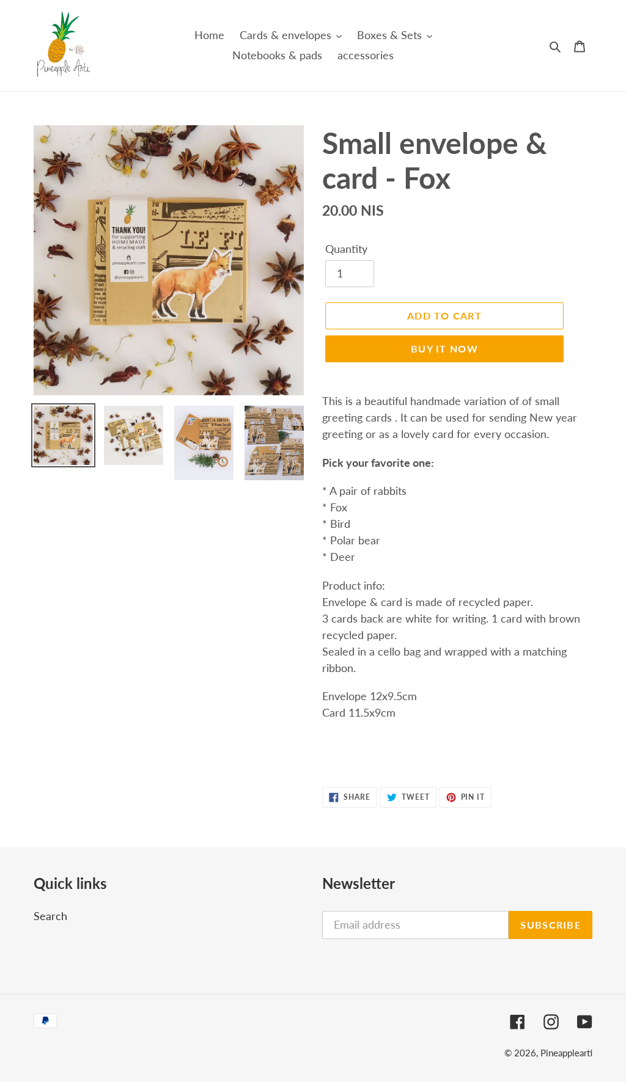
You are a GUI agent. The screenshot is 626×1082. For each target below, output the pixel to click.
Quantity (346, 248)
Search (50, 916)
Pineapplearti (566, 1052)
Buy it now (444, 348)
